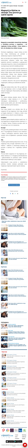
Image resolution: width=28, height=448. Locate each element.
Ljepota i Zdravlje (12, 354)
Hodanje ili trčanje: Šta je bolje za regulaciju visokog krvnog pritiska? (16, 226)
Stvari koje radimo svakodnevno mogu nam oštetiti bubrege (14, 222)
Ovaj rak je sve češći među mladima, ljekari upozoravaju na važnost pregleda (17, 234)
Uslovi (16, 436)
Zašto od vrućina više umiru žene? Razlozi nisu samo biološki (17, 259)
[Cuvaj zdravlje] (16, 430)
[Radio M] (3, 430)
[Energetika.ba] (25, 430)
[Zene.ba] (12, 430)
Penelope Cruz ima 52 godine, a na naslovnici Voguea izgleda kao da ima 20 (17, 242)
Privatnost (17, 438)
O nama (16, 434)
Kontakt (23, 438)
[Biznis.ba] (20, 430)
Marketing (24, 434)
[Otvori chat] (25, 445)
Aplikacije (24, 436)
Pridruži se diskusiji (15, 185)
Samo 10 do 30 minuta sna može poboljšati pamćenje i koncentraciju (16, 250)
